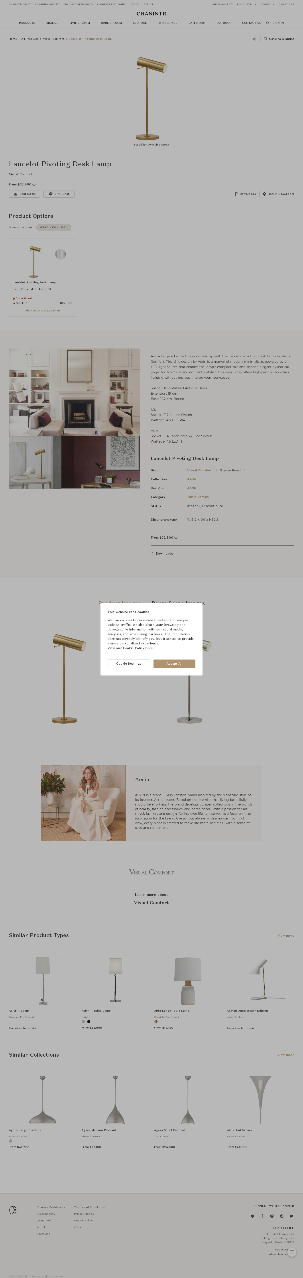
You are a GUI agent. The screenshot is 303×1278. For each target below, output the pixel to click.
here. (149, 648)
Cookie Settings (129, 663)
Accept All (174, 663)
